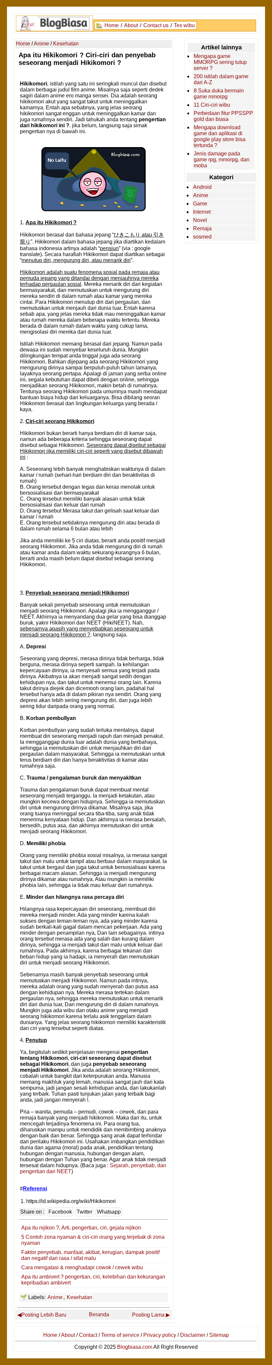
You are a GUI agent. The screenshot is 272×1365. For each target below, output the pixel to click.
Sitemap (219, 1335)
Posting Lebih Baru (43, 1315)
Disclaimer (192, 1335)
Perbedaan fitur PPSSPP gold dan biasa (223, 116)
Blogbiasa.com (134, 1347)
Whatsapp (109, 1212)
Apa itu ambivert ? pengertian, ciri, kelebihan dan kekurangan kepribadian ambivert (93, 1279)
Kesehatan (79, 1297)
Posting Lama (148, 1315)
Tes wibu (184, 25)
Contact (88, 1335)
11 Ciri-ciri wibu (212, 105)
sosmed (202, 237)
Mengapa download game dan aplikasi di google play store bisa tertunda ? (219, 136)
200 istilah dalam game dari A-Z (221, 79)
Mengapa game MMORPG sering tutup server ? (220, 62)
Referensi (35, 1188)
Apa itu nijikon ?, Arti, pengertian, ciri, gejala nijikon (81, 1227)
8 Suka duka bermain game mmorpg (219, 93)
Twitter (84, 1212)
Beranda (99, 1314)
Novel (200, 220)
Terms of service (120, 1335)
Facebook (60, 1212)
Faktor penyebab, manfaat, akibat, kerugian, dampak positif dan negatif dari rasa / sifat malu (90, 1255)
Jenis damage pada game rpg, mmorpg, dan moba (221, 159)
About (131, 25)
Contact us (156, 25)
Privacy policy (159, 1335)
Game (200, 203)
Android (202, 187)
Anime (55, 1297)
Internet (202, 212)
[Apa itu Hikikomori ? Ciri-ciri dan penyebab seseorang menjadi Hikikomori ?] (93, 210)
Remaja (202, 228)
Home (111, 25)
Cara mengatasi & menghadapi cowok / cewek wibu (82, 1267)
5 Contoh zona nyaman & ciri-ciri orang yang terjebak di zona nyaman (93, 1240)
